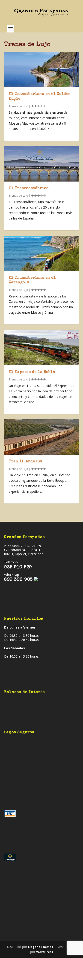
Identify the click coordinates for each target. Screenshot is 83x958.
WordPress (44, 952)
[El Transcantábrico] (41, 164)
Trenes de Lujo (18, 106)
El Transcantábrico (28, 188)
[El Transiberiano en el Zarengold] (41, 253)
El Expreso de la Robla (32, 372)
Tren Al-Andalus (25, 461)
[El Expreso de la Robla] (41, 347)
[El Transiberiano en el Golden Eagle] (41, 69)
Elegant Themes (40, 947)
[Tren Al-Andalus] (41, 437)
